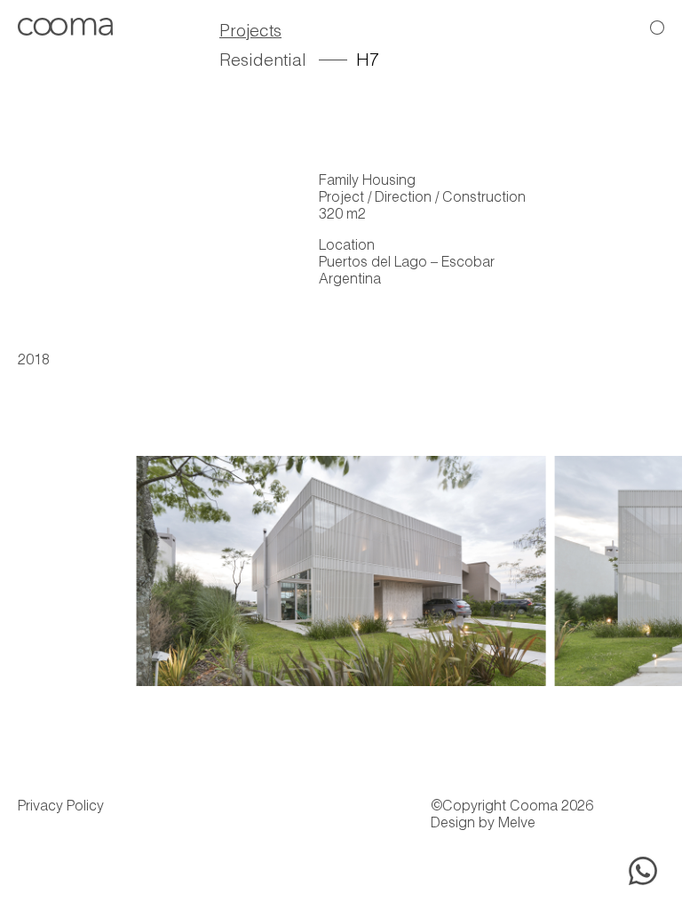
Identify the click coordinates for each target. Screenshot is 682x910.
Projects (250, 32)
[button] (648, 561)
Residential (262, 61)
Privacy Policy (61, 808)
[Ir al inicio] (65, 30)
